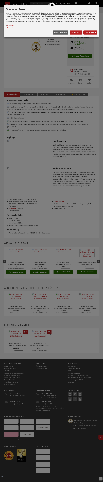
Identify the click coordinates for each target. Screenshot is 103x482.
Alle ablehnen (75, 32)
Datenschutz (11, 28)
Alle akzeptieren (90, 32)
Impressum (10, 25)
